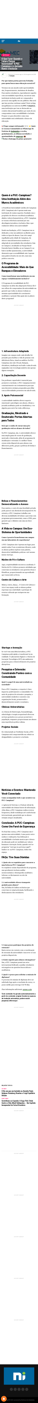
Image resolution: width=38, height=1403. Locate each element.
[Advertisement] (19, 19)
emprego (19, 136)
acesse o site (27, 989)
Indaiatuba (15, 131)
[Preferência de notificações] (4, 1399)
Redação (12, 76)
